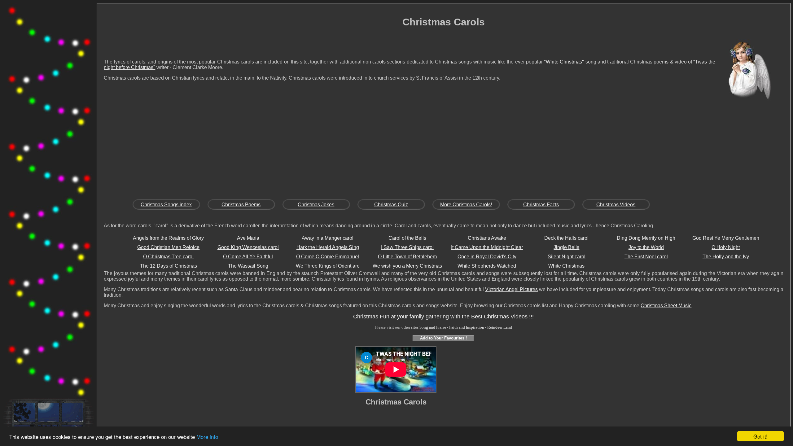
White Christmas (566, 266)
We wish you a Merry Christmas (407, 266)
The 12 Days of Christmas (168, 266)
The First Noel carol (646, 256)
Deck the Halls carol (566, 238)
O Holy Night (726, 247)
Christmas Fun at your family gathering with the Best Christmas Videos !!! (443, 316)
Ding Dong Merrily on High (646, 238)
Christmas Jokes (316, 204)
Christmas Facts (541, 204)
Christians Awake (487, 238)
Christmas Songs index (166, 204)
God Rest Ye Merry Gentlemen (725, 238)
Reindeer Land (499, 327)
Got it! (760, 436)
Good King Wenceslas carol (248, 247)
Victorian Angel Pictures (511, 289)
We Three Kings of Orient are (328, 266)
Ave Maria (248, 238)
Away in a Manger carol (327, 238)
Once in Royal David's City (487, 256)
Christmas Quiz (391, 204)
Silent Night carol (566, 256)
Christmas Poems (241, 204)
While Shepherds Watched (487, 266)
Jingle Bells (566, 247)
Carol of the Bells (407, 238)
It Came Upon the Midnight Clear (487, 247)
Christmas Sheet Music (666, 305)
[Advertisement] (48, 100)
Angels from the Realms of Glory (168, 238)
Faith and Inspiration (466, 327)
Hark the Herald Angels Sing (327, 247)
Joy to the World (646, 247)
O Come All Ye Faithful (248, 256)
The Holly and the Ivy (726, 256)
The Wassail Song (248, 266)
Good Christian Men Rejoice (168, 247)
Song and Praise (432, 327)
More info (207, 436)
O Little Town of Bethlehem (407, 256)
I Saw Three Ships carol (407, 247)
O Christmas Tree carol (168, 256)
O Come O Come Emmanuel (327, 256)
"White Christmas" (564, 61)
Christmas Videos (615, 204)
